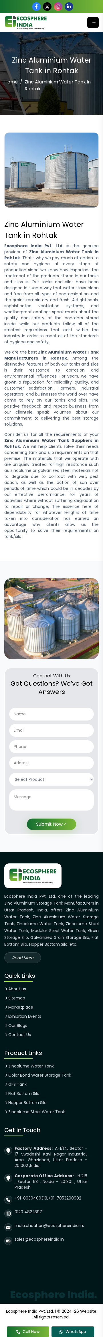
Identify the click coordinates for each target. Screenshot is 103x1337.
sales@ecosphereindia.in (39, 1239)
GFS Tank (17, 1084)
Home (11, 82)
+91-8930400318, (31, 1198)
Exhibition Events (24, 1016)
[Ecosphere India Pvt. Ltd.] (25, 22)
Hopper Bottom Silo (27, 1102)
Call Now (31, 1331)
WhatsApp (76, 1331)
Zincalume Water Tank (31, 1066)
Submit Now (49, 824)
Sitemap (16, 998)
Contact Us (19, 1034)
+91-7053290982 (64, 1198)
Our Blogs (17, 1025)
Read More (22, 958)
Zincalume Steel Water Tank (36, 1112)
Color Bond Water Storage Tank (39, 1075)
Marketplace (20, 1007)
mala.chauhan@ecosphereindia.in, (49, 1225)
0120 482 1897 (28, 1212)
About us (17, 989)
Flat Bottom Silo (23, 1093)
